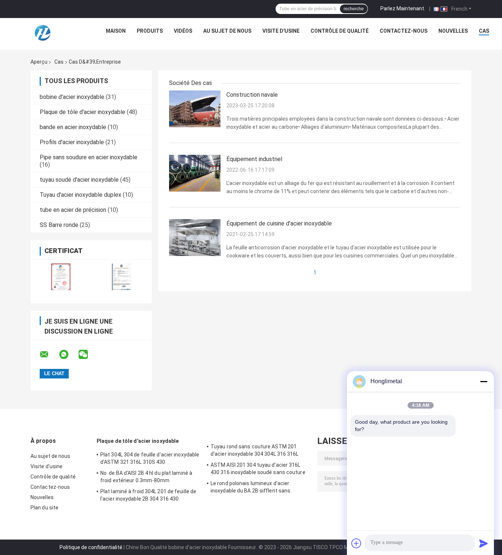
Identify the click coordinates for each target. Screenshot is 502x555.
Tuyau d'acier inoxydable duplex (80, 194)
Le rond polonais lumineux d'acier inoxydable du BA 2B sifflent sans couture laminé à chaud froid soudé (253, 488)
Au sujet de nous (227, 31)
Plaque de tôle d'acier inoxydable (82, 111)
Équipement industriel (254, 159)
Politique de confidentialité (91, 547)
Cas (484, 31)
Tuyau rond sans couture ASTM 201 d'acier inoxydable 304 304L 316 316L (255, 450)
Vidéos (183, 31)
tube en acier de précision (73, 209)
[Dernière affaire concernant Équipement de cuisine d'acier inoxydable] (194, 237)
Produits (150, 31)
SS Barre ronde (59, 224)
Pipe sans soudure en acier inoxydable (88, 157)
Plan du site (44, 507)
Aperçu (39, 62)
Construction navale (252, 94)
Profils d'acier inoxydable (72, 142)
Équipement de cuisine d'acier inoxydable (279, 223)
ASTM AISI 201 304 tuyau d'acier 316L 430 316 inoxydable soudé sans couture (258, 468)
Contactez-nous (403, 31)
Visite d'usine (281, 31)
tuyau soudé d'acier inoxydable (79, 179)
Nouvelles (453, 31)
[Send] (484, 543)
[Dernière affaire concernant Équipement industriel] (194, 173)
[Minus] (483, 381)
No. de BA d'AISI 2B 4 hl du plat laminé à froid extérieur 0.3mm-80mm (146, 476)
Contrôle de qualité (340, 31)
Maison (116, 31)
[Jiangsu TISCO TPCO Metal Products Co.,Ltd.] (42, 33)
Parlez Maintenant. (402, 8)
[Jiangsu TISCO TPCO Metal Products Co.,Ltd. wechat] (88, 355)
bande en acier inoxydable (73, 127)
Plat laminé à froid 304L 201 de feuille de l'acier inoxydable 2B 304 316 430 (148, 495)
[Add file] (356, 543)
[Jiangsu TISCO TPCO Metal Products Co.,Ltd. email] (49, 355)
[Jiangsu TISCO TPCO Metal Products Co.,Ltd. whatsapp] (68, 355)
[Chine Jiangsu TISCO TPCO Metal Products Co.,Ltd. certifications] (61, 276)
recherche (354, 8)
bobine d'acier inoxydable (72, 96)
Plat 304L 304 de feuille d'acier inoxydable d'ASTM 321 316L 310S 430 (149, 458)
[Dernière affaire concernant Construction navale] (194, 108)
